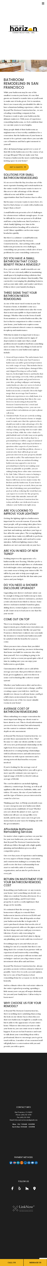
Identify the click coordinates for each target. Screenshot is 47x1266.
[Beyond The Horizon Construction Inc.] (23, 29)
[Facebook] (12, 1189)
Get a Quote (16, 167)
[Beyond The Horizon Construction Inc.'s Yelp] (19, 1189)
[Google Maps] (34, 1189)
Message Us (35, 1262)
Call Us (12, 1262)
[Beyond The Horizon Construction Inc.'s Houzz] (27, 1189)
